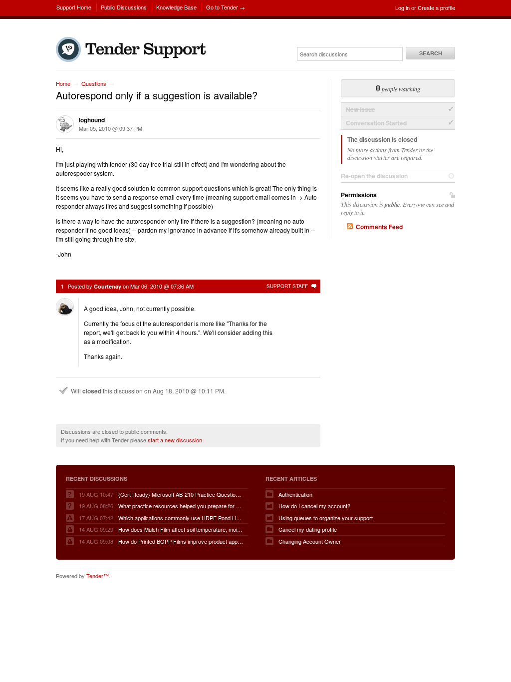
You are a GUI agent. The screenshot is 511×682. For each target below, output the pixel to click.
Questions (93, 83)
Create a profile (436, 7)
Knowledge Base (176, 7)
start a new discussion (175, 440)
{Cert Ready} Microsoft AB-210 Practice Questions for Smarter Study (180, 494)
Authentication (295, 494)
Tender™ (97, 576)
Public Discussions (124, 7)
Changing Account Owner (309, 541)
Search (430, 53)
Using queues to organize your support (325, 518)
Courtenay (107, 286)
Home (63, 83)
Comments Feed (379, 226)
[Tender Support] (133, 59)
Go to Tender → (225, 7)
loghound (92, 119)
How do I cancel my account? (314, 506)
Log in (402, 7)
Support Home (73, 7)
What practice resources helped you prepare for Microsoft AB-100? (180, 506)
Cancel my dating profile (307, 529)
